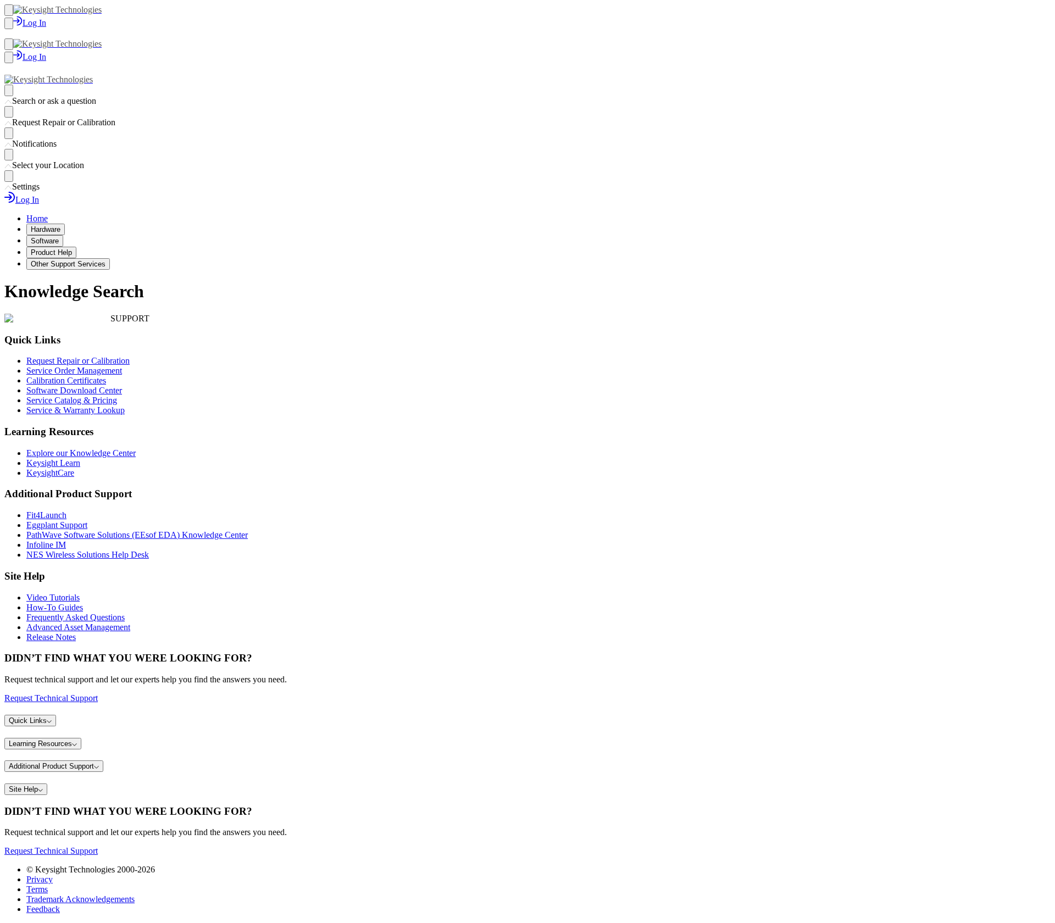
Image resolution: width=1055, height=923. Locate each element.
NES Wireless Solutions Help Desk (87, 554)
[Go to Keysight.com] (57, 9)
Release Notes (51, 637)
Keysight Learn (53, 463)
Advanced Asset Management (78, 627)
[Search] (8, 23)
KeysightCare (50, 472)
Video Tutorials (53, 597)
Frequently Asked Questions (75, 617)
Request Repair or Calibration (78, 360)
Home (37, 218)
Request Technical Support (51, 698)
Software (45, 241)
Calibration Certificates (66, 380)
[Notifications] (8, 133)
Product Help (51, 252)
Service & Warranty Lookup (75, 410)
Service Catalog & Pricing (71, 400)
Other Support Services (68, 264)
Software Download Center (74, 390)
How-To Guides (54, 607)
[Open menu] (8, 10)
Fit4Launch (46, 515)
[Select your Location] (8, 154)
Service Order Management (74, 370)
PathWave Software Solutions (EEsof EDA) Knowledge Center (137, 535)
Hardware (45, 229)
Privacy (39, 879)
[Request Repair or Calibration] (8, 112)
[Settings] (8, 176)
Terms (37, 889)
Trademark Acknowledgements (80, 899)
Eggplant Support (56, 525)
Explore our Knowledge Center (81, 453)
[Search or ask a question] (8, 90)
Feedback (43, 909)
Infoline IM (46, 544)
